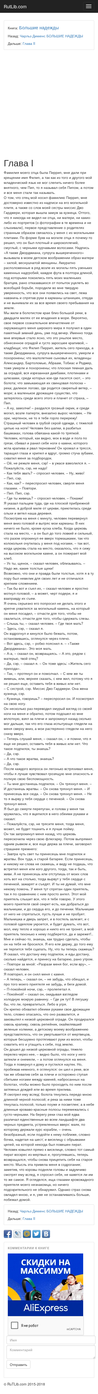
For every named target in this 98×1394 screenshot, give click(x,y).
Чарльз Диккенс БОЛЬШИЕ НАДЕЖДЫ (51, 35)
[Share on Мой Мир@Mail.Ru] (27, 1234)
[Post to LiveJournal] (17, 1234)
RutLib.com (15, 6)
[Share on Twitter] (36, 1234)
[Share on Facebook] (8, 1234)
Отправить (18, 1364)
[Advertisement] (49, 104)
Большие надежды (39, 27)
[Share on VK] (46, 1234)
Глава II (29, 43)
